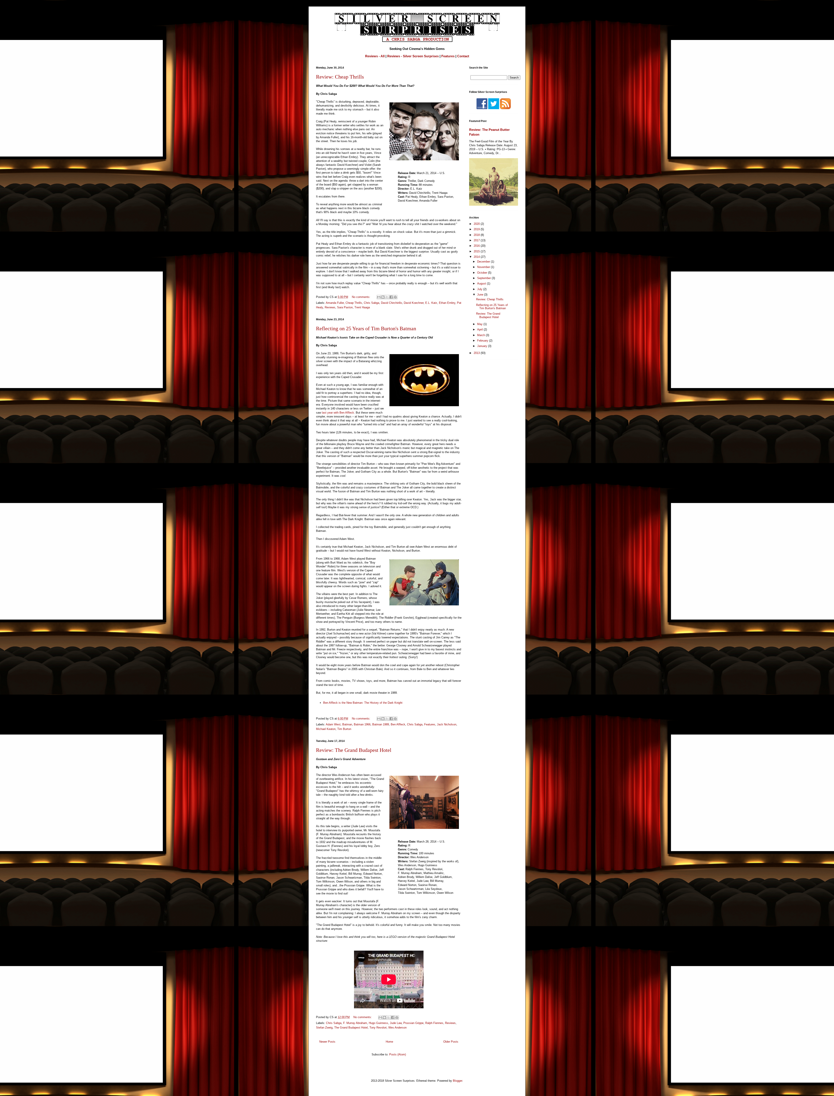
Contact (463, 56)
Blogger (457, 1080)
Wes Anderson (397, 1027)
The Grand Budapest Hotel (351, 1027)
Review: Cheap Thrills (340, 77)
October (482, 272)
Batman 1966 (362, 724)
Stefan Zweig (324, 1027)
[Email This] (379, 297)
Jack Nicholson (446, 724)
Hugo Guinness (378, 1023)
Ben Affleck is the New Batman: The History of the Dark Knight (362, 702)
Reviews (330, 307)
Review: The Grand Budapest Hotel (353, 750)
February (483, 340)
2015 (477, 251)
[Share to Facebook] (391, 297)
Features (448, 56)
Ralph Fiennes (434, 1023)
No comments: (361, 297)
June (480, 294)
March (481, 335)
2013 (477, 353)
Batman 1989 (380, 724)
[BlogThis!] (383, 297)
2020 (477, 223)
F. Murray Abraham (355, 1023)
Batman (347, 724)
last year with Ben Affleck (338, 412)
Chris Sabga (371, 302)
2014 (477, 256)
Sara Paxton (345, 307)
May (480, 324)
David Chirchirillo (391, 302)
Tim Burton (344, 729)
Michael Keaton (326, 729)
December (484, 261)
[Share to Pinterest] (395, 297)
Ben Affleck (398, 724)
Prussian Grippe (413, 1023)
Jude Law (396, 1023)
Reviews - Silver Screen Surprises (413, 56)
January (482, 346)
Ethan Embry (447, 302)
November (484, 267)
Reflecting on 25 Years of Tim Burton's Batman (366, 328)
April (480, 329)
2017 (477, 240)
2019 (477, 229)
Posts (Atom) (397, 1054)
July (480, 289)
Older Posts (450, 1041)
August (482, 283)
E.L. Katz (431, 302)
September (484, 278)
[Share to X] (387, 297)
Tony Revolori (378, 1027)
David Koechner (414, 302)
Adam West (333, 724)
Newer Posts (327, 1041)
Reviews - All (375, 56)
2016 (477, 245)
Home (389, 1041)
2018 (477, 235)
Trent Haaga (362, 307)
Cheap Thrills (354, 302)
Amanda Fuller (335, 302)
